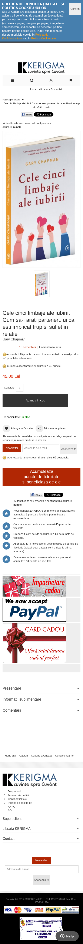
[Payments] (41, 908)
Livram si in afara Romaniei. (46, 89)
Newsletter (12, 448)
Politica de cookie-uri (20, 802)
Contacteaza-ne (64, 755)
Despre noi (14, 791)
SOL (10, 810)
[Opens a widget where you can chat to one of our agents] (67, 936)
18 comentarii (27, 347)
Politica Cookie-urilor (43, 38)
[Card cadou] (34, 624)
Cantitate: (9, 387)
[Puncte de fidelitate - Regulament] (4, 366)
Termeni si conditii (18, 795)
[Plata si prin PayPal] (34, 599)
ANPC (11, 806)
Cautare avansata (41, 755)
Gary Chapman (14, 339)
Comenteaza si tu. (50, 347)
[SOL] (41, 930)
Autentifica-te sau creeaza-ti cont (22, 123)
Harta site (10, 755)
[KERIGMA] (41, 67)
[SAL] (41, 919)
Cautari (23, 755)
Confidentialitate (17, 799)
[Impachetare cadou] (34, 577)
